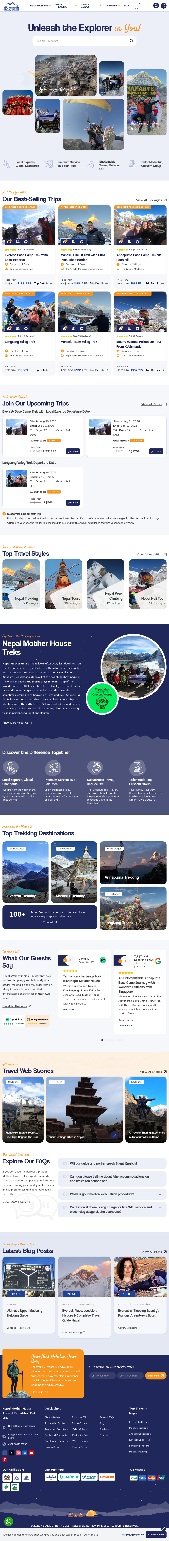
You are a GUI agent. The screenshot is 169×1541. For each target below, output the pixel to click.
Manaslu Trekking (70, 895)
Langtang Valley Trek (20, 342)
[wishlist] (164, 6)
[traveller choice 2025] (102, 698)
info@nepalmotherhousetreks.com (23, 1436)
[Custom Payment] (148, 1477)
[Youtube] (31, 1452)
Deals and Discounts (56, 1435)
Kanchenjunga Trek (139, 1439)
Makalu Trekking (138, 1451)
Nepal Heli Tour (153, 598)
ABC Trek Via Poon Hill (145, 126)
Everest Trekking (21, 895)
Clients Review (52, 1417)
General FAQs (107, 1417)
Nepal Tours (71, 598)
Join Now (73, 451)
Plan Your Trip (79, 1417)
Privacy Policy (79, 1447)
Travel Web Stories (55, 1423)
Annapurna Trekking (122, 877)
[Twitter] (11, 1452)
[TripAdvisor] (14, 1019)
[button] (131, 41)
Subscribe (153, 1375)
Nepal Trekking (26, 598)
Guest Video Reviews (56, 1441)
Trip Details (41, 283)
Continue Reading (16, 1327)
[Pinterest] (4, 1459)
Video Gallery (79, 1429)
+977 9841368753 (17, 1444)
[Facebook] (4, 1452)
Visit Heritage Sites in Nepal (66, 1137)
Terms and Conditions (56, 1429)
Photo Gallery (79, 1423)
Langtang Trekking (121, 922)
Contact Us (106, 1435)
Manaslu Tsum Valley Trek (79, 342)
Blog (127, 5)
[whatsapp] (8, 1521)
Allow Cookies (156, 1534)
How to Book (52, 1447)
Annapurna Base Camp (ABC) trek (139, 1000)
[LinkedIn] (24, 1452)
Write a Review (80, 1441)
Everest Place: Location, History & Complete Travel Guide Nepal (81, 1315)
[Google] (37, 1019)
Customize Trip (80, 1435)
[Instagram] (18, 1452)
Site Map (104, 1429)
